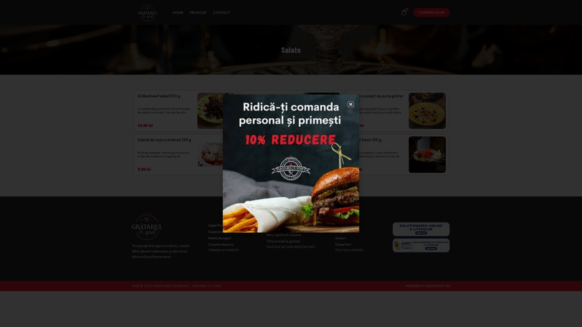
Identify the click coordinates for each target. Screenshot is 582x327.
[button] (351, 104)
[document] (291, 163)
